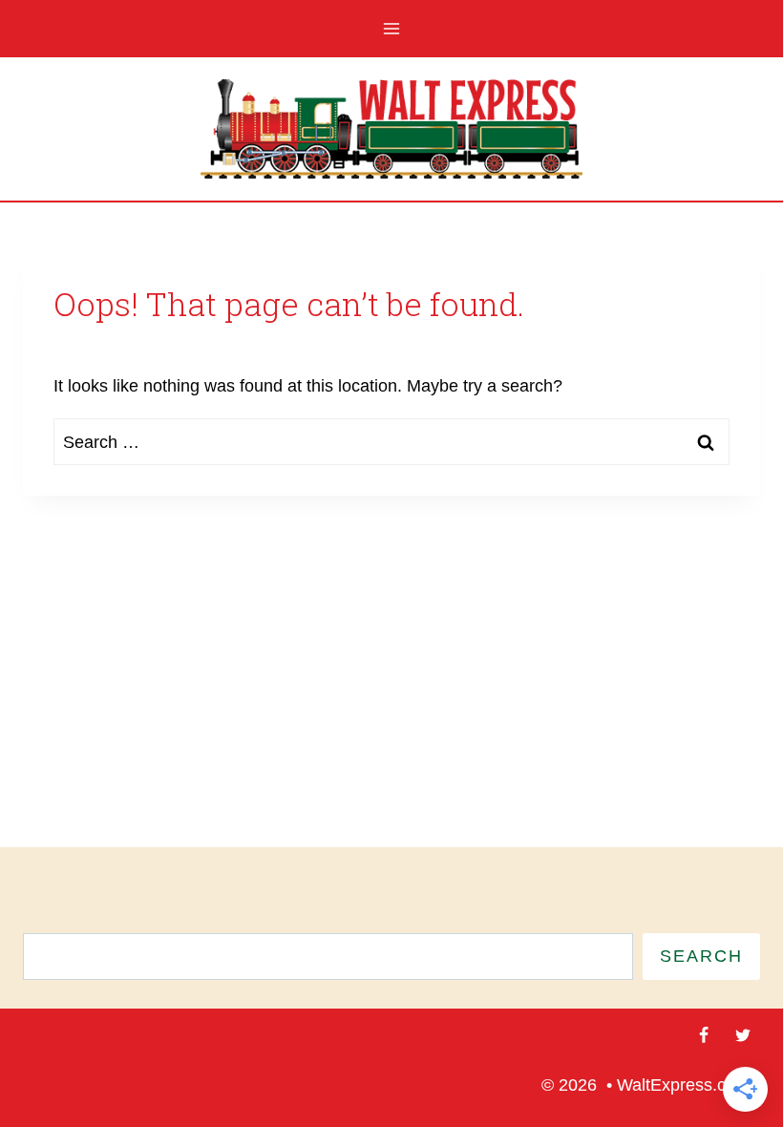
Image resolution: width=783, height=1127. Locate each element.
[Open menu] (392, 28)
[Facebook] (704, 1035)
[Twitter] (743, 1035)
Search (701, 956)
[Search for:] (391, 442)
